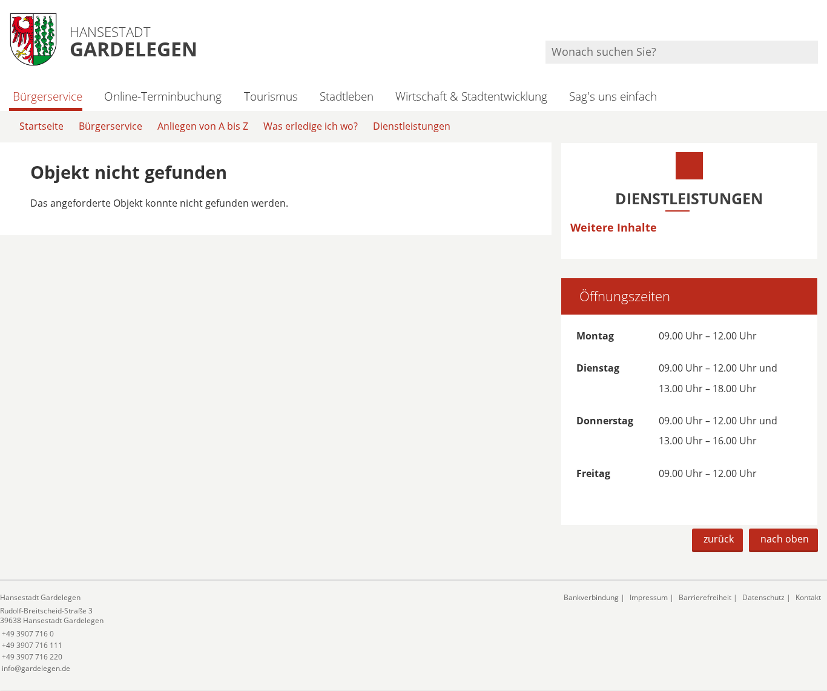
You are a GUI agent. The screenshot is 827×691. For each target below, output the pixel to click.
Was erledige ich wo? (310, 126)
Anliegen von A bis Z (202, 126)
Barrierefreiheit (705, 597)
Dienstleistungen (411, 126)
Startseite (41, 126)
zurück (718, 539)
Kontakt (808, 597)
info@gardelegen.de (35, 668)
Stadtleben (347, 96)
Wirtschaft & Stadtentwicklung (471, 96)
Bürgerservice (47, 96)
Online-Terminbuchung (163, 96)
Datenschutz (763, 597)
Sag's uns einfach (613, 96)
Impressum (649, 597)
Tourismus (270, 96)
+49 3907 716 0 (27, 634)
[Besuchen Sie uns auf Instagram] (816, 25)
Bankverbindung (591, 597)
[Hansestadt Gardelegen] (272, 633)
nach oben (784, 539)
